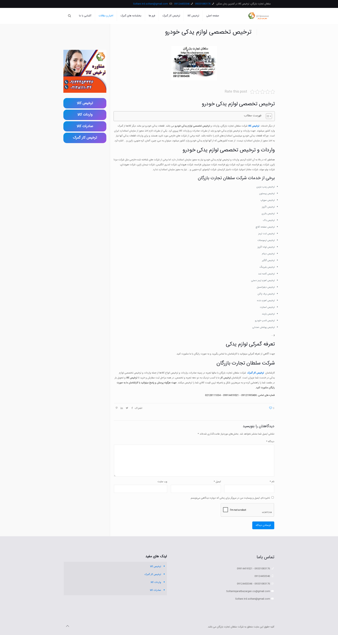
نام (272, 482)
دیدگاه (270, 441)
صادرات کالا (155, 590)
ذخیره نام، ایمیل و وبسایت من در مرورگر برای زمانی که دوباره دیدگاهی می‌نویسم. (230, 498)
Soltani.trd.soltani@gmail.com (151, 4)
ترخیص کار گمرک (255, 373)
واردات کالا (156, 582)
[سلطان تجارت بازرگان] (259, 16)
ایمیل (217, 482)
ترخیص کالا (253, 126)
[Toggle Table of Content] (267, 116)
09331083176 (203, 4)
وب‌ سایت (162, 482)
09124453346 (182, 4)
